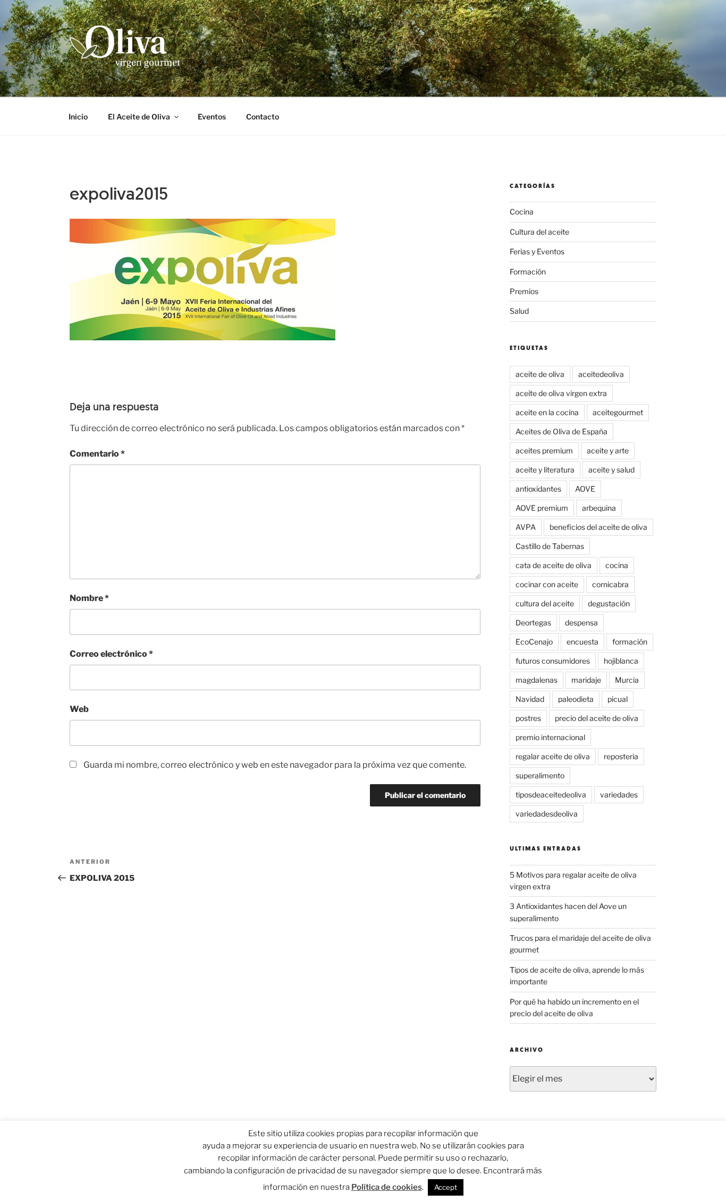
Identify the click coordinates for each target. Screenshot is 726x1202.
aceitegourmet (618, 412)
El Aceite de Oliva (139, 116)
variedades (619, 794)
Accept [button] (445, 1187)
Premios (524, 291)
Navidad (530, 698)
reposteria (621, 756)
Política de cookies (386, 1187)
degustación (609, 603)
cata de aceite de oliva (554, 565)
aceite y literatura (545, 469)
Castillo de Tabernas (550, 546)
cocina (616, 565)
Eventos (212, 116)
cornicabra (610, 584)
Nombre (89, 598)
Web (79, 709)
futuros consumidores (553, 660)
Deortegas (533, 622)
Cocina (522, 211)
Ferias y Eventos (537, 251)
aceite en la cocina (547, 412)
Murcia (627, 679)
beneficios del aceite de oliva (598, 526)
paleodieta (576, 698)
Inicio (78, 116)
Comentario (97, 454)
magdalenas (537, 679)
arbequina (599, 507)
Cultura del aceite (539, 231)
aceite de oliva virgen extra (561, 393)
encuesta (582, 641)
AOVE (585, 488)
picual (617, 698)
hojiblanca (621, 660)
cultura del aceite (545, 603)
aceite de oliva (540, 374)
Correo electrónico (111, 654)
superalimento (540, 775)
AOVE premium (542, 507)
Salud (519, 310)
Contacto (262, 116)
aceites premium (544, 450)
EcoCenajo (534, 641)
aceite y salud (611, 469)
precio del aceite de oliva (596, 718)
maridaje (586, 679)
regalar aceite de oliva (553, 756)
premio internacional (550, 737)
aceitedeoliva (601, 374)
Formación (528, 271)
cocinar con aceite (547, 584)
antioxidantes (538, 488)
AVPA (526, 526)
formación (629, 641)
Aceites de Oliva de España (561, 431)
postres (528, 718)
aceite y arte (608, 450)
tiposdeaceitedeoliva (551, 794)
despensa (581, 622)
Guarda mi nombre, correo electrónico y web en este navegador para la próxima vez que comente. (274, 765)
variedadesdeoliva (547, 813)
